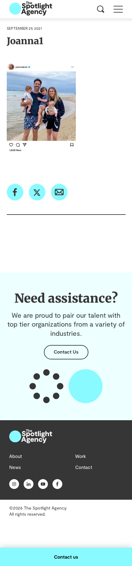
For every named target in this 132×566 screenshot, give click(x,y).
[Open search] (100, 9)
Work (80, 456)
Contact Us (66, 352)
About (15, 456)
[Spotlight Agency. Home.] (30, 441)
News (15, 467)
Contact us (66, 557)
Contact (83, 467)
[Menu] (118, 9)
